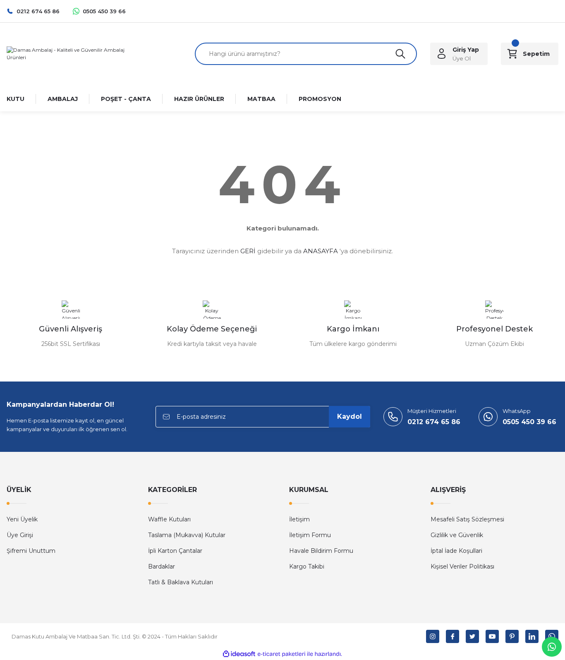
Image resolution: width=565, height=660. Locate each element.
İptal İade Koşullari (456, 550)
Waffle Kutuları (169, 519)
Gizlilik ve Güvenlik (457, 535)
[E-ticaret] (281, 654)
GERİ (248, 251)
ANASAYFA (320, 251)
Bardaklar (161, 566)
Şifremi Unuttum (31, 550)
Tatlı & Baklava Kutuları (180, 582)
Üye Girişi (20, 535)
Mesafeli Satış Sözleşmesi (467, 519)
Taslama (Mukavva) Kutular (186, 535)
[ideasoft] (239, 654)
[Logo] (71, 53)
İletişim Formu (310, 535)
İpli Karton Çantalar (175, 550)
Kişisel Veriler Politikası (462, 566)
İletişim (299, 519)
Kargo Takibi (306, 566)
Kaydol (349, 416)
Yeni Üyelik (22, 519)
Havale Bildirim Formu (321, 550)
